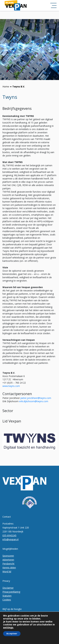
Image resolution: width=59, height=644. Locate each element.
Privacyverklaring (11, 591)
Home (5, 86)
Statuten (6, 595)
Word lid (6, 571)
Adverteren (8, 559)
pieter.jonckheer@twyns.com (35, 398)
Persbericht (8, 563)
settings (8, 627)
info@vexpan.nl (10, 539)
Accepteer (11, 633)
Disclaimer (8, 587)
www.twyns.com (11, 386)
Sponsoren (8, 555)
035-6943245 (9, 535)
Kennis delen (9, 567)
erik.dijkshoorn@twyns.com (33, 401)
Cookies (6, 599)
